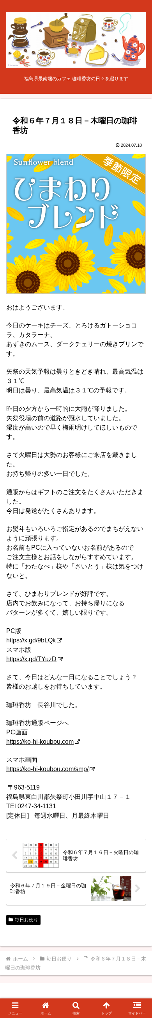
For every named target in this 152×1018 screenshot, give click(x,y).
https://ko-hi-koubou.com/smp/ (47, 769)
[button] (136, 949)
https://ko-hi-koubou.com (40, 741)
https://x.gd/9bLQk (31, 640)
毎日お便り (26, 920)
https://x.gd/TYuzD (31, 659)
